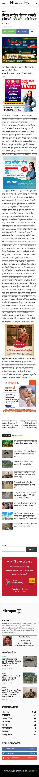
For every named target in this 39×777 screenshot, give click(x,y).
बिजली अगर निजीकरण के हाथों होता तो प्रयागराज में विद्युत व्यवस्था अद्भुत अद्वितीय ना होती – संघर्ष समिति (10, 424)
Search (5, 545)
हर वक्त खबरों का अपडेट (19, 574)
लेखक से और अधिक (17, 435)
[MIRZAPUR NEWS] (19, 611)
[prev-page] (3, 534)
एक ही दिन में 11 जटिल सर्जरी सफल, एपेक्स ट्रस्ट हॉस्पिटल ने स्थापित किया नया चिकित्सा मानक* (25, 515)
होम (3, 8)
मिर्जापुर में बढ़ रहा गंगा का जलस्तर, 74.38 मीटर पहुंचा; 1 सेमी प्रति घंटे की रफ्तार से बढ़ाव (25, 495)
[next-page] (7, 534)
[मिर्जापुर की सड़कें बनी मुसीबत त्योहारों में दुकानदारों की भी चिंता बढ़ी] (7, 485)
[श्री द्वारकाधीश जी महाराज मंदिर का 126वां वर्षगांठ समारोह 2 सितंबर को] (7, 443)
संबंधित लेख (6, 435)
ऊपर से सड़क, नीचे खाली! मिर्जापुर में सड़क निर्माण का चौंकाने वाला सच (25, 453)
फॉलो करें (32, 753)
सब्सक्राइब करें (31, 758)
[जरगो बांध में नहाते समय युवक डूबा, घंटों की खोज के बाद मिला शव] (7, 505)
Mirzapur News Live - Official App (19, 570)
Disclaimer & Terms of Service (25, 772)
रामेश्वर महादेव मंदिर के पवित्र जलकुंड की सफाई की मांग (11, 678)
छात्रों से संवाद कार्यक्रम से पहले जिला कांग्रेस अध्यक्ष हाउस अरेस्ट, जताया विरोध (25, 474)
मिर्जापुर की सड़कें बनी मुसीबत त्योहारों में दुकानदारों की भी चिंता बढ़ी (24, 484)
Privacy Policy (11, 772)
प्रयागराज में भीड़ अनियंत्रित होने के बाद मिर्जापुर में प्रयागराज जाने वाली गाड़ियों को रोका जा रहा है (28, 424)
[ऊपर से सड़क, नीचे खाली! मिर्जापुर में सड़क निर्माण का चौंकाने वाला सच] (7, 454)
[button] (3, 3)
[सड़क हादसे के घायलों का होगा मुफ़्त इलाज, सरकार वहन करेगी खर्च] (7, 526)
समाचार (4, 11)
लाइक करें (32, 749)
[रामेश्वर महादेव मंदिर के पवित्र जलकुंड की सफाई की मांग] (7, 464)
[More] (32, 31)
